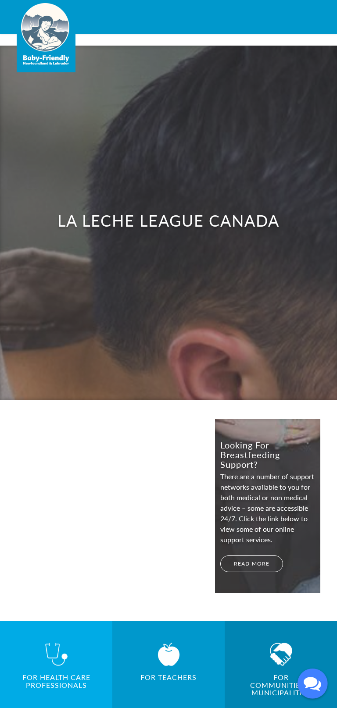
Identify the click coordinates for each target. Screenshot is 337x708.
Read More (252, 563)
